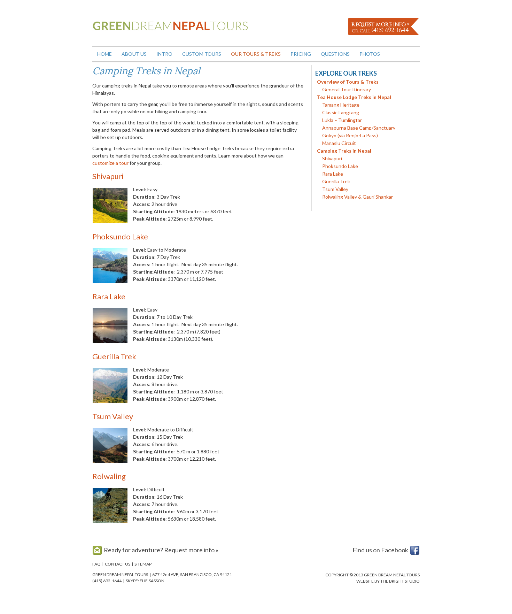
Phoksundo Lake (120, 236)
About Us (134, 54)
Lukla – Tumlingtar (342, 120)
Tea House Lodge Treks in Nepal (354, 97)
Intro (164, 54)
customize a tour (110, 163)
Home (104, 54)
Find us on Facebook (380, 550)
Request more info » (191, 550)
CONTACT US (117, 564)
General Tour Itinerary (346, 89)
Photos (369, 54)
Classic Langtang (340, 112)
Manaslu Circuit (339, 143)
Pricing (300, 54)
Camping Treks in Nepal (344, 151)
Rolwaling (109, 476)
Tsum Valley (112, 416)
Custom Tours (201, 54)
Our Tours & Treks (256, 54)
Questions (335, 54)
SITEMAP (143, 564)
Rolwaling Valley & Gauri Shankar (357, 197)
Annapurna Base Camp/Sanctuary (358, 128)
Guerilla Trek (114, 356)
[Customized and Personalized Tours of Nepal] (172, 30)
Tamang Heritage (340, 105)
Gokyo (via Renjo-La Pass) (350, 135)
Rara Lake (108, 296)
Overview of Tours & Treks (348, 82)
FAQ (96, 564)
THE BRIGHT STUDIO (400, 581)
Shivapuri (108, 176)
